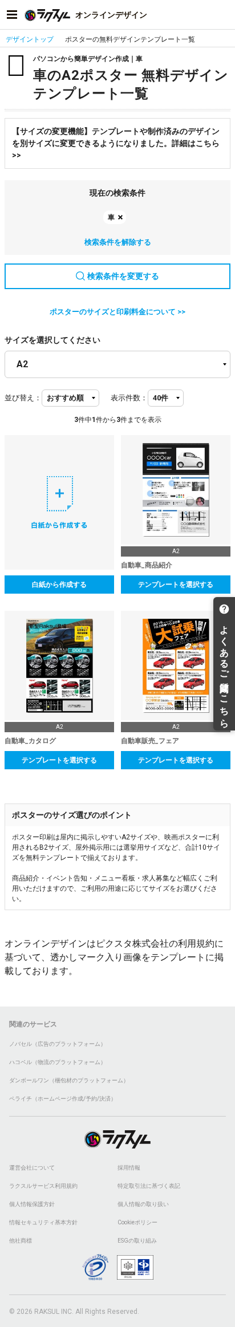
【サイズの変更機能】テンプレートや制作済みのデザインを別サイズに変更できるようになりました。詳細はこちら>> (116, 143)
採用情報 (129, 1167)
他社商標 (20, 1240)
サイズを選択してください (52, 339)
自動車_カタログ (30, 741)
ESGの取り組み (137, 1240)
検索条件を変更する (123, 276)
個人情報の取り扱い (143, 1204)
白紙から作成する (59, 585)
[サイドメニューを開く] (12, 15)
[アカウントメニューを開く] (223, 15)
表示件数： (129, 397)
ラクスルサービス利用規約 (43, 1186)
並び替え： (23, 397)
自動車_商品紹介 (146, 565)
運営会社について (32, 1167)
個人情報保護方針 (32, 1204)
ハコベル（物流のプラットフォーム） (57, 1062)
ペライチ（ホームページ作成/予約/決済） (62, 1098)
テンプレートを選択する (175, 585)
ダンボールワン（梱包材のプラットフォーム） (69, 1080)
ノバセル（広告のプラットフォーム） (57, 1044)
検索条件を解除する (117, 242)
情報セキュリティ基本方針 (43, 1222)
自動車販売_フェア (150, 741)
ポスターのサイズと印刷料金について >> (117, 311)
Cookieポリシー (137, 1222)
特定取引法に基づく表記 (149, 1186)
